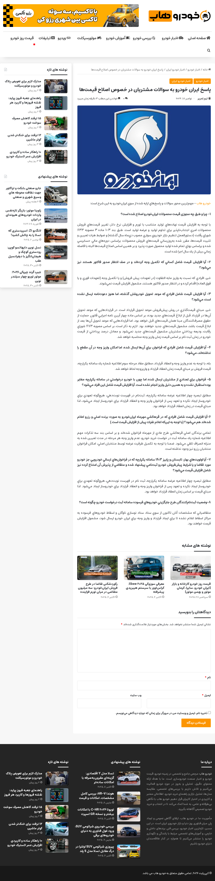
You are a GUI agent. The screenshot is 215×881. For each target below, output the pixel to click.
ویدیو (62, 38)
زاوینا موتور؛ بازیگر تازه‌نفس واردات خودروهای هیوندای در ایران (23, 215)
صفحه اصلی (197, 38)
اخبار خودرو (170, 38)
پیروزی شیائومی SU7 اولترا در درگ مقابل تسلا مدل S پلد (95, 849)
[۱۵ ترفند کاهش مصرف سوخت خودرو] (55, 123)
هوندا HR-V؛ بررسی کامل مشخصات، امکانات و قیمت (96, 796)
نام (208, 677)
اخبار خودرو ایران (175, 69)
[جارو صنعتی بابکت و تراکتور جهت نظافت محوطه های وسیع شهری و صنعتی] (55, 196)
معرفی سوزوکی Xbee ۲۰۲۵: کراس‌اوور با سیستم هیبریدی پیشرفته (145, 587)
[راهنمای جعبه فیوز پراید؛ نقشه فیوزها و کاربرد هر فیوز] (55, 103)
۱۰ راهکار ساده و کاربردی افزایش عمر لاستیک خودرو (23, 154)
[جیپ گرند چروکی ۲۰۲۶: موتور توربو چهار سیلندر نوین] (55, 277)
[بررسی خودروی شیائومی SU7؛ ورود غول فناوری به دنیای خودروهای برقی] (128, 830)
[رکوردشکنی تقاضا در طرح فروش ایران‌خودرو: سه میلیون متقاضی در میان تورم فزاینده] (97, 568)
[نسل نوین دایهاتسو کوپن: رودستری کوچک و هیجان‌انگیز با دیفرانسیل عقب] (55, 252)
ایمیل (206, 695)
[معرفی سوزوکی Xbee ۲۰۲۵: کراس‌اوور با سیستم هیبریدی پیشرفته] (144, 568)
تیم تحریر (203, 98)
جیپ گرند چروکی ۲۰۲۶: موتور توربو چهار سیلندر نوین (26, 277)
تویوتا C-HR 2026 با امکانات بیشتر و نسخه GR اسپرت (95, 812)
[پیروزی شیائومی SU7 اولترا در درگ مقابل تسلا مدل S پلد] (128, 851)
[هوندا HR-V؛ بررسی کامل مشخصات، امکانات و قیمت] (128, 798)
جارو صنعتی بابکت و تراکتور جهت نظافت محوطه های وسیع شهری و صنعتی (23, 193)
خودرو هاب (204, 203)
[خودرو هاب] (179, 15)
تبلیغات (45, 38)
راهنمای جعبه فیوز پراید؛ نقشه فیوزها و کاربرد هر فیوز (24, 103)
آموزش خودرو (116, 38)
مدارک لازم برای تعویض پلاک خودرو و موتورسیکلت (23, 83)
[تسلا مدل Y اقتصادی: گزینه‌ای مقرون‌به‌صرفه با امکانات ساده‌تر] (128, 778)
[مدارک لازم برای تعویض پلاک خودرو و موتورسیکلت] (55, 86)
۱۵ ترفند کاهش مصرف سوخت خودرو (26, 120)
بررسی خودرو (142, 38)
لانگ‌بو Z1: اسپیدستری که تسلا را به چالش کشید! (24, 233)
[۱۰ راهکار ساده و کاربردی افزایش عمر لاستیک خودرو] (55, 157)
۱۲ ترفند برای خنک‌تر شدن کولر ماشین (24, 137)
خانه (205, 69)
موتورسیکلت (87, 38)
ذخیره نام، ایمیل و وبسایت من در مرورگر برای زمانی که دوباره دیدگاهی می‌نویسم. (161, 713)
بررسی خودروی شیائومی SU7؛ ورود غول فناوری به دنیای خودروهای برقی (94, 831)
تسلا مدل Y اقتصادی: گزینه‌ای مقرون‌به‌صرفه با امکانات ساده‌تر (98, 778)
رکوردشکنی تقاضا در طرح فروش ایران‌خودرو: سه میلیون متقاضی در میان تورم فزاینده (98, 587)
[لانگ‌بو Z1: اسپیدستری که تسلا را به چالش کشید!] (55, 236)
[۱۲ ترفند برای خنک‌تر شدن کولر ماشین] (55, 140)
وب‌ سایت (135, 695)
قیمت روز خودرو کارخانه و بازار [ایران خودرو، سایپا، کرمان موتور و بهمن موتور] (191, 587)
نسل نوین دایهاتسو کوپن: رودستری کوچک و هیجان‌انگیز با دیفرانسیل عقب (24, 254)
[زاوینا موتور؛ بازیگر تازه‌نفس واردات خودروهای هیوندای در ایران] (55, 215)
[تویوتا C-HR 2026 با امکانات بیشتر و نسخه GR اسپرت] (128, 814)
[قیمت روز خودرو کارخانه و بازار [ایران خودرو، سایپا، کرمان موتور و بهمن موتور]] (190, 568)
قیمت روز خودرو (22, 38)
